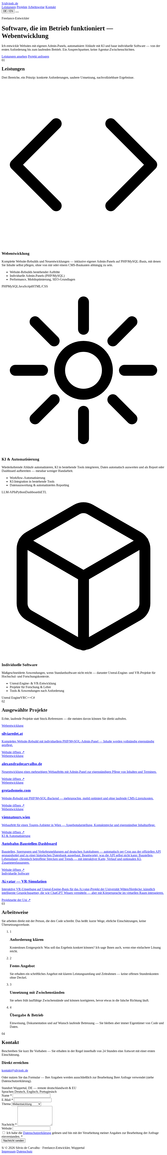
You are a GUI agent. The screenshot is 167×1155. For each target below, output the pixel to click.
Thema (6, 1104)
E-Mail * (7, 1100)
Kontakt (50, 7)
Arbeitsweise (36, 7)
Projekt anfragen (38, 56)
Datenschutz (24, 1151)
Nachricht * (9, 1124)
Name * (7, 1095)
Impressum (9, 1151)
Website (7, 1128)
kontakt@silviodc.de (15, 1070)
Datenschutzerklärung (37, 1133)
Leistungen (9, 7)
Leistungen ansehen (14, 56)
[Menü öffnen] (17, 12)
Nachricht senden (13, 1140)
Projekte (22, 7)
